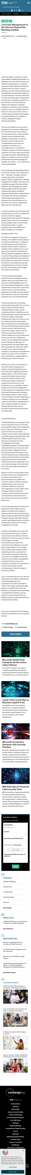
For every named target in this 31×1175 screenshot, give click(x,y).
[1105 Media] (15, 1100)
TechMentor (15, 1145)
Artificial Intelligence (9, 882)
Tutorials (16, 14)
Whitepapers (10, 938)
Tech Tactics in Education (15, 1148)
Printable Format (22, 627)
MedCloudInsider (15, 1126)
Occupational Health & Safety (15, 1128)
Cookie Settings (13, 1167)
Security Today (15, 1139)
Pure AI (15, 1131)
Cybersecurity (7, 887)
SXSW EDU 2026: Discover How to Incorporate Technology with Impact (15, 987)
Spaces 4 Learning (15, 1142)
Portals (7, 877)
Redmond (15, 1134)
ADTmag (15, 1106)
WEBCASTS (8, 917)
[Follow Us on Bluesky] (12, 10)
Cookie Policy (21, 1163)
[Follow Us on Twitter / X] (17, 10)
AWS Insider (15, 1109)
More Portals (7, 908)
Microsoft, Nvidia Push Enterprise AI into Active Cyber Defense (14, 662)
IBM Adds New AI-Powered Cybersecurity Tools (15, 788)
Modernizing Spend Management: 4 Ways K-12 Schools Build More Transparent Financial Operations (14, 965)
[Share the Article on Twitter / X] (10, 21)
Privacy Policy (17, 845)
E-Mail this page (8, 627)
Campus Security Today (15, 1112)
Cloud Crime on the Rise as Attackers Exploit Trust (15, 701)
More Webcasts (8, 929)
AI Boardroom (15, 1104)
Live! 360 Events (15, 1120)
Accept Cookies (13, 1171)
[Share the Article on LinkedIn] (7, 21)
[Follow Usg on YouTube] (19, 10)
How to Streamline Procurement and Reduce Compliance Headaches (15, 1010)
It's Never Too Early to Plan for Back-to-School (14, 1033)
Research (6, 902)
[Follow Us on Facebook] (14, 10)
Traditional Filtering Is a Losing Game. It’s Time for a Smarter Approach (15, 922)
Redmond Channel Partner (15, 1137)
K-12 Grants (24, 14)
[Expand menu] (28, 3)
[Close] (23, 1151)
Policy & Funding (8, 897)
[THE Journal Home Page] (9, 3)
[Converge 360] (15, 1092)
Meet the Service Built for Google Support (13, 957)
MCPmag (15, 1123)
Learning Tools (8, 892)
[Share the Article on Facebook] (3, 21)
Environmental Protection (15, 1117)
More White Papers (9, 973)
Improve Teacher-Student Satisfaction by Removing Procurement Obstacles (15, 1056)
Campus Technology (15, 1115)
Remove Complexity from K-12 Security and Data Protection (13, 943)
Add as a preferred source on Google (11, 7)
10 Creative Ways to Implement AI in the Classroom (14, 950)
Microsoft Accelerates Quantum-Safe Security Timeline (14, 744)
